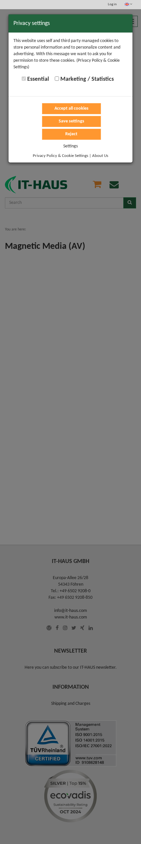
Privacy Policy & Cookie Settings (60, 156)
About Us (100, 156)
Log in (112, 4)
